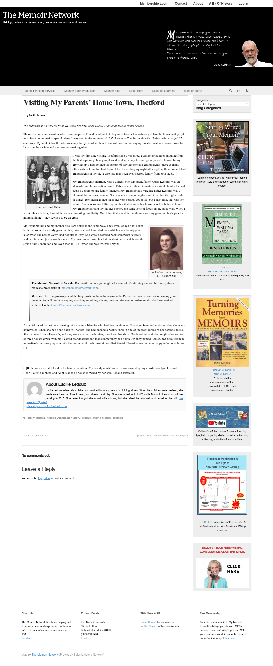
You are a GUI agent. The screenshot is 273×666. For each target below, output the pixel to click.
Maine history (102, 418)
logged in (44, 478)
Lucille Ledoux (37, 115)
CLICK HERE (206, 522)
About (198, 3)
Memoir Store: (193, 91)
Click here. (229, 638)
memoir (118, 418)
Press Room (147, 622)
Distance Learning (163, 91)
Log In (243, 3)
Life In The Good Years (35, 435)
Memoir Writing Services (40, 91)
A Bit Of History (220, 3)
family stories (36, 418)
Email (84, 638)
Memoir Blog (112, 91)
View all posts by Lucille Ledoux (47, 406)
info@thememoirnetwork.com (79, 288)
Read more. (28, 638)
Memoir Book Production (80, 91)
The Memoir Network (41, 15)
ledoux (86, 418)
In (141, 626)
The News (149, 626)
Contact (181, 3)
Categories (202, 100)
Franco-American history (63, 418)
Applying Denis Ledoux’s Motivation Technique (161, 435)
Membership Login (154, 3)
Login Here (136, 91)
